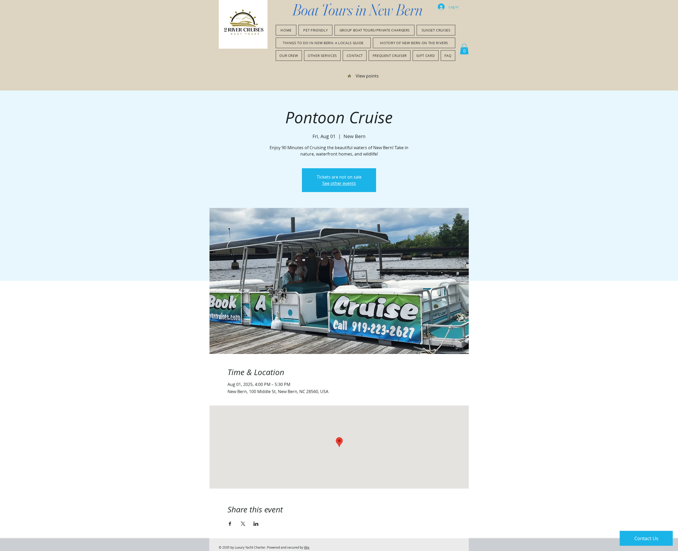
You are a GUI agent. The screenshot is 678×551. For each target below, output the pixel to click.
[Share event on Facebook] (230, 524)
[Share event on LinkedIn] (255, 524)
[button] (464, 49)
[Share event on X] (243, 524)
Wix (306, 547)
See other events (339, 183)
